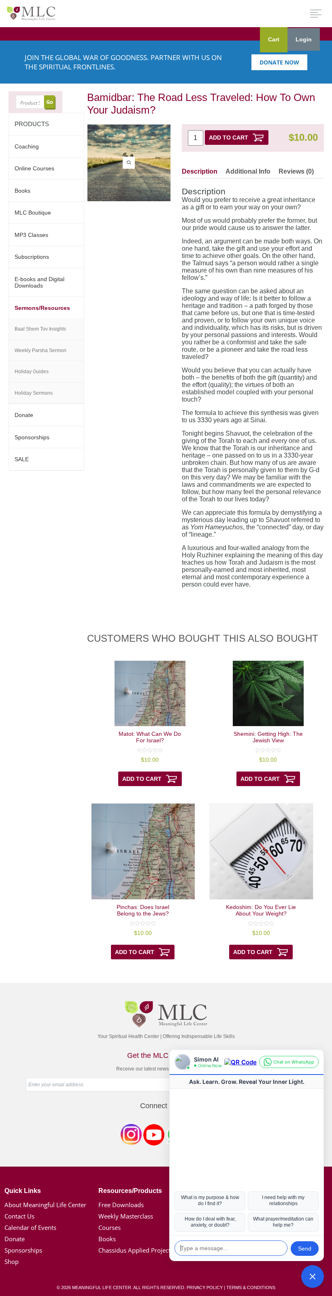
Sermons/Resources (42, 308)
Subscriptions (32, 257)
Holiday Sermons (34, 393)
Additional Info (248, 171)
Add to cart (228, 137)
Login (304, 39)
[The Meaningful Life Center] (31, 13)
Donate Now (279, 62)
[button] (312, 1276)
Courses (109, 1227)
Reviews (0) (296, 171)
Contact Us (19, 1216)
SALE (22, 459)
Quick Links (22, 1190)
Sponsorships (32, 437)
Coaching (27, 146)
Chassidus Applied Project (134, 1250)
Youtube (153, 1136)
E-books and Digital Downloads (39, 282)
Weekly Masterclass (125, 1216)
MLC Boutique (33, 212)
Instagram (131, 1136)
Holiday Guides (32, 371)
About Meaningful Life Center (45, 1205)
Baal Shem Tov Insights (40, 329)
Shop (11, 1261)
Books (22, 190)
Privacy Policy (205, 1287)
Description (199, 171)
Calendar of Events (30, 1227)
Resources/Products (130, 1190)
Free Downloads (121, 1205)
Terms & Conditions (250, 1287)
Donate (24, 415)
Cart (273, 39)
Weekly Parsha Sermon (40, 350)
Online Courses (34, 168)
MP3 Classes (31, 235)
